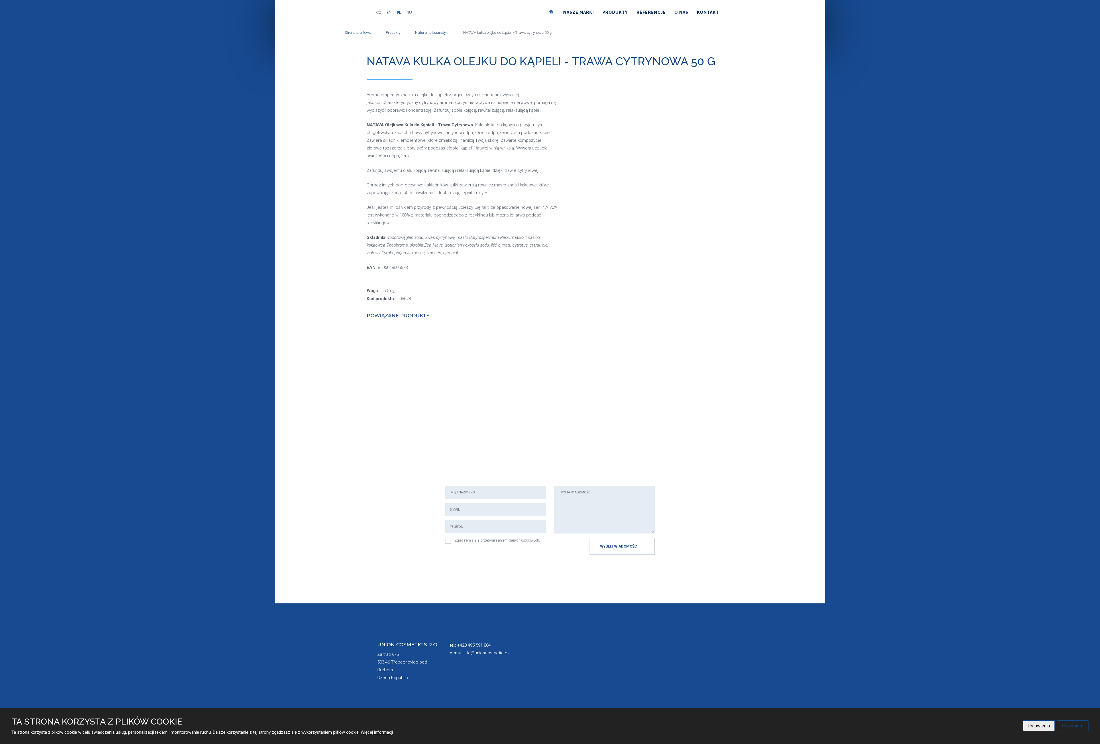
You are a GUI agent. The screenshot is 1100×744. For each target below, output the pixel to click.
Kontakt (708, 12)
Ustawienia (1039, 726)
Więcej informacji (377, 732)
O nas (681, 12)
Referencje (651, 12)
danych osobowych (523, 540)
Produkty (615, 12)
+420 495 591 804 (474, 645)
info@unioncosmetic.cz (486, 653)
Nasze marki (578, 12)
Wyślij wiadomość (618, 546)
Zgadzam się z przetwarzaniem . (497, 540)
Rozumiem (1072, 726)
